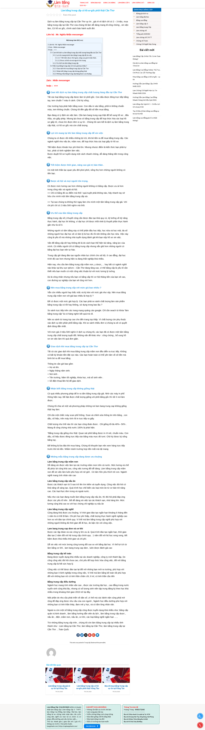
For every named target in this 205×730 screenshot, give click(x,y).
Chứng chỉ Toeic (142, 41)
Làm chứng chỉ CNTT (144, 37)
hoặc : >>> (52, 50)
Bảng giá (151, 3)
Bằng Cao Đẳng (109, 3)
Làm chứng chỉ (141, 30)
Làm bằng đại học (142, 17)
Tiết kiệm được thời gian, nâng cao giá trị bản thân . (76, 58)
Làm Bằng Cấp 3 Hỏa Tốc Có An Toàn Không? (146, 57)
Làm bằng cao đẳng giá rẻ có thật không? (145, 119)
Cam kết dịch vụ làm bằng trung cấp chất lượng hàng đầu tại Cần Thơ (75, 52)
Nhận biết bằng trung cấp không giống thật (70, 71)
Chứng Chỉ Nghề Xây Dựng (146, 44)
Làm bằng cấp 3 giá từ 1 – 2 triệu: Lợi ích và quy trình (146, 105)
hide (81, 40)
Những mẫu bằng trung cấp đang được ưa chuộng (72, 74)
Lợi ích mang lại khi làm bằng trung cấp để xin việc (72, 55)
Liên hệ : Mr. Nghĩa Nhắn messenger (61, 45)
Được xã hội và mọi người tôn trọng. (70, 60)
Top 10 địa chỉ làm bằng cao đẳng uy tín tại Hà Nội (146, 112)
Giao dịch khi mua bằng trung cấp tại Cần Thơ (71, 68)
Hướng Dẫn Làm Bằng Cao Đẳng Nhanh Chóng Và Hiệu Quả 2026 (145, 98)
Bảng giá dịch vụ (142, 13)
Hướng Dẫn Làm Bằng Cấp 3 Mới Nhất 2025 (145, 85)
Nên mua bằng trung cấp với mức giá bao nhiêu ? (68, 66)
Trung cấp (87, 642)
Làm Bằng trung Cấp (143, 27)
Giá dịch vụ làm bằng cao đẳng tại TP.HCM (145, 64)
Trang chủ (84, 3)
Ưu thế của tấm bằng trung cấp (65, 63)
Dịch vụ (83, 5)
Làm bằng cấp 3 (124, 3)
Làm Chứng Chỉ (138, 3)
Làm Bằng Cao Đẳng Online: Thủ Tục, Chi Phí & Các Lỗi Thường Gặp (146, 71)
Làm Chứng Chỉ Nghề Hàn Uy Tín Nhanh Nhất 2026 (145, 91)
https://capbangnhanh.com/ (68, 726)
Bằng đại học (96, 3)
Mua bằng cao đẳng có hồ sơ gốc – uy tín (146, 78)
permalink (102, 642)
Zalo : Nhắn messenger (56, 47)
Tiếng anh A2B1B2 (143, 34)
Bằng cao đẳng (141, 20)
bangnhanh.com (52, 726)
